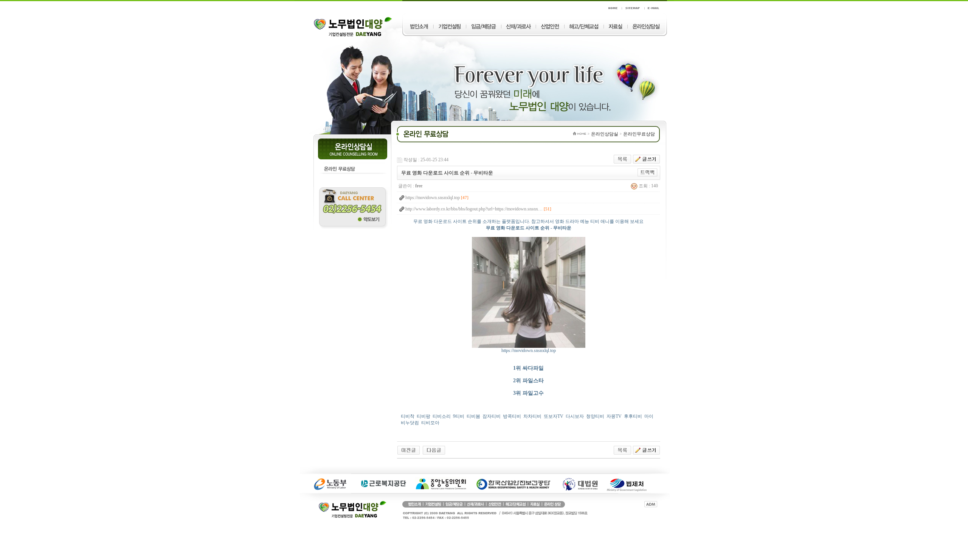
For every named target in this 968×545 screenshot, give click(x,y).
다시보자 (575, 416)
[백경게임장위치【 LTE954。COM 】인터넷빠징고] (408, 449)
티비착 (407, 416)
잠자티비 (491, 416)
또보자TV (553, 416)
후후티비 (633, 416)
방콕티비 (512, 416)
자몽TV (614, 416)
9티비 (458, 416)
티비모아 (430, 422)
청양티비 (595, 416)
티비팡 (423, 416)
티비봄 (473, 416)
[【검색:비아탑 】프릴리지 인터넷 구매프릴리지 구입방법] (433, 449)
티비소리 (442, 416)
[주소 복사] (648, 172)
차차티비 (532, 416)
